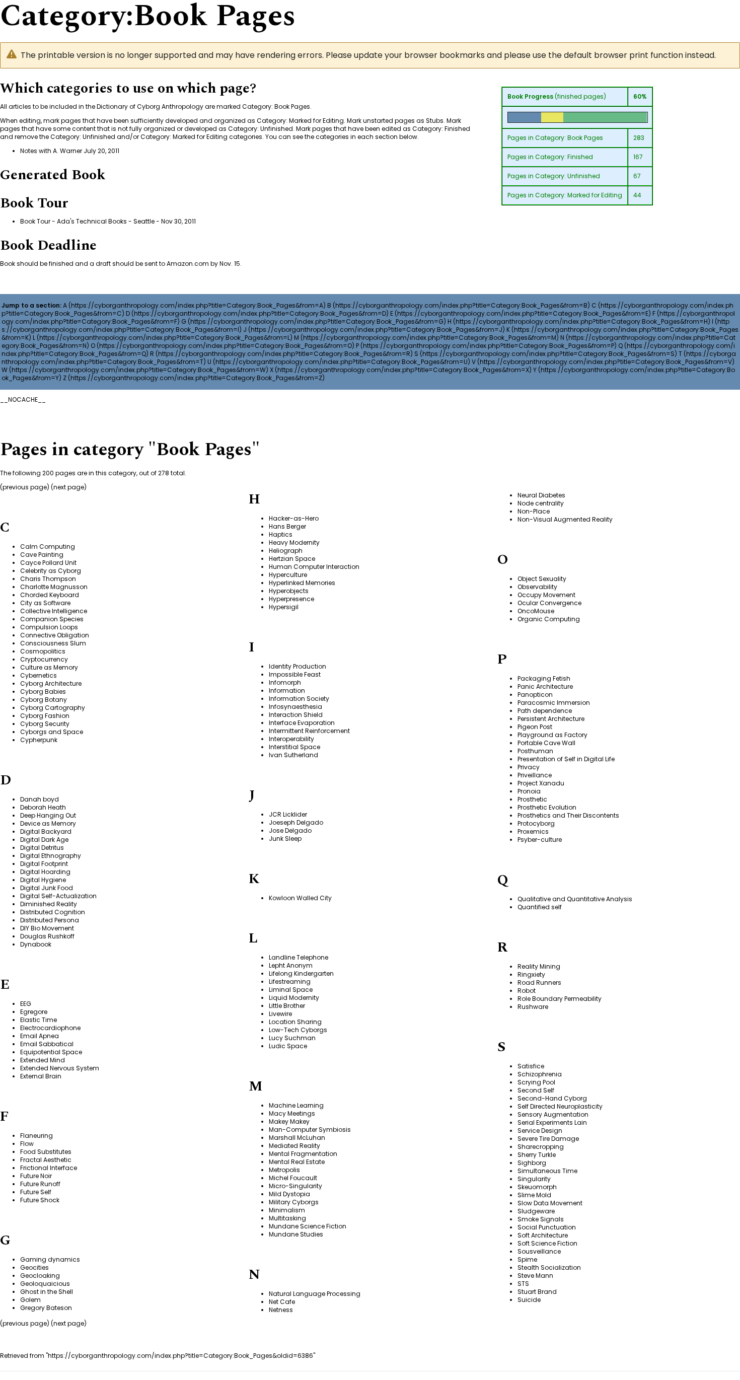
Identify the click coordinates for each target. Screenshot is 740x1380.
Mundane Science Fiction (307, 1226)
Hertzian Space (292, 558)
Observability (537, 587)
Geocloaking (40, 1275)
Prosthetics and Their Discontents (568, 815)
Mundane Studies (296, 1234)
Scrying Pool (536, 1082)
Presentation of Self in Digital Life (566, 759)
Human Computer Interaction (314, 566)
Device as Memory (48, 823)
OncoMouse (535, 611)
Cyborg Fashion (44, 715)
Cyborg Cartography (52, 707)
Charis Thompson (48, 578)
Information (287, 690)
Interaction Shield (296, 714)
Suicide (529, 1299)
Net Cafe (282, 1301)
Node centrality (540, 503)
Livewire (280, 1013)
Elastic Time (38, 1019)
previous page (25, 487)
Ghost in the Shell (46, 1291)
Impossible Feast (295, 674)
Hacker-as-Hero (294, 518)
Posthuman (535, 751)
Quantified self (539, 907)
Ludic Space (288, 1046)
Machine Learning (296, 1105)
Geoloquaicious (45, 1283)
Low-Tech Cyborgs (298, 1030)
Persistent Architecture (550, 718)
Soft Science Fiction (547, 1243)
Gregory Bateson (46, 1307)
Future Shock (39, 1200)
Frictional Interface (48, 1168)
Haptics (280, 534)
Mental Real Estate (297, 1161)
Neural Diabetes (541, 495)
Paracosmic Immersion (553, 702)
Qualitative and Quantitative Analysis (574, 899)
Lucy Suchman (292, 1038)
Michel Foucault (293, 1178)
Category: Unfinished (567, 176)
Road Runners (539, 982)
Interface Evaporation (302, 722)
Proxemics (533, 831)
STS (523, 1283)
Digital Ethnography (50, 855)
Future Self (35, 1192)
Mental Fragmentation (303, 1153)
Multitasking (287, 1218)
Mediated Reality (294, 1145)
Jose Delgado (290, 830)
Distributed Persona (49, 920)
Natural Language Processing (314, 1293)
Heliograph (286, 550)
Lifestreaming (290, 981)
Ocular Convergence (549, 603)
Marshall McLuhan (297, 1137)
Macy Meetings (292, 1113)
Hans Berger (287, 526)
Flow (27, 1143)
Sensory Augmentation (552, 1114)
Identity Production (297, 666)
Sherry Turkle (536, 1154)
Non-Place (533, 511)
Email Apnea (39, 1036)
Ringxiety (531, 974)
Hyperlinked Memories (302, 582)
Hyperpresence (291, 599)
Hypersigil (284, 607)
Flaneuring (36, 1135)
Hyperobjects (289, 591)
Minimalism (287, 1210)
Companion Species (52, 619)
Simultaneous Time (547, 1171)
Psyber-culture (539, 839)
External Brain (40, 1076)
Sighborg (531, 1162)
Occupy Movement (546, 595)
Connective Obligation (54, 635)
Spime (527, 1259)
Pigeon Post (534, 726)
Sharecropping (540, 1146)
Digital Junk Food (46, 888)
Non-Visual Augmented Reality (565, 519)
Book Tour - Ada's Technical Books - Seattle (87, 221)
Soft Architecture (542, 1235)
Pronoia (529, 791)
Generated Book (52, 175)
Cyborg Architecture (51, 683)
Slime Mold (534, 1195)
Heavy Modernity (294, 542)
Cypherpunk (38, 740)
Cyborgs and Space (51, 732)
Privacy (528, 767)
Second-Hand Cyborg (552, 1098)
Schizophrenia (539, 1074)
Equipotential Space (51, 1052)
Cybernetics (38, 675)
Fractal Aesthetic (45, 1159)
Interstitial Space (294, 747)
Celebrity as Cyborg (50, 570)
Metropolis (284, 1170)
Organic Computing (548, 619)
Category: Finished (564, 157)
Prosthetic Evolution (546, 807)
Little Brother (287, 1005)
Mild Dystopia (289, 1194)
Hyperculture (288, 574)
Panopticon (535, 694)
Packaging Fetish (543, 678)
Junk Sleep (285, 838)
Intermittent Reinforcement (309, 731)
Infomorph (285, 682)
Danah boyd (39, 799)
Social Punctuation (546, 1227)
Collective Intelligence (53, 611)
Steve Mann (535, 1275)
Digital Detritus (42, 847)
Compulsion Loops (49, 627)
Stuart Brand (537, 1291)
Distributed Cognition (52, 912)
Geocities (34, 1267)
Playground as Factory (552, 735)
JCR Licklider (288, 814)
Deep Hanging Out (48, 815)
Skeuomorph (537, 1187)
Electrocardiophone (50, 1028)
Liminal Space (291, 989)
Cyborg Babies (43, 691)
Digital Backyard (45, 831)
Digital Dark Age (44, 839)
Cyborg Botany (43, 699)
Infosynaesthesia (295, 706)
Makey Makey (289, 1121)
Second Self (535, 1090)
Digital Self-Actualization (58, 896)
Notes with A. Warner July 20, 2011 (69, 151)
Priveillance (534, 775)
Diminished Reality (48, 904)
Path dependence (544, 710)
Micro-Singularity (295, 1186)
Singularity (534, 1179)
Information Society (299, 698)
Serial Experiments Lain (552, 1122)
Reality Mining (538, 966)
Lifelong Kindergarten (301, 973)
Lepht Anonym (291, 965)
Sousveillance (539, 1251)
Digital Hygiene (43, 880)
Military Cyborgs (294, 1202)
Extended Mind (42, 1060)
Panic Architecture (545, 686)
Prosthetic (532, 799)
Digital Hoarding (45, 871)
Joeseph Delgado (296, 822)
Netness (281, 1309)
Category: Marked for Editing (578, 195)
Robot (526, 990)
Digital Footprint (44, 863)
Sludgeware (536, 1211)
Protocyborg (536, 823)
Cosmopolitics (42, 651)
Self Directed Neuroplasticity (560, 1106)
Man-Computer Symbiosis (310, 1129)
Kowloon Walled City (300, 898)
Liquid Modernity (294, 997)
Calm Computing (47, 546)
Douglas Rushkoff (47, 936)
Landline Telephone (298, 957)
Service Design (539, 1130)
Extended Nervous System (59, 1068)
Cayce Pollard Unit (48, 562)
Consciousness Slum (53, 643)
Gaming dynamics (50, 1259)
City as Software (45, 603)
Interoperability (291, 739)
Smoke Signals (540, 1219)
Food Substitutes (45, 1151)
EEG (25, 1003)
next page (68, 487)
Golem (30, 1299)
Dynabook (35, 944)
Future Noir (36, 1176)
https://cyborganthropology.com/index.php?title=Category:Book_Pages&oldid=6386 (180, 1355)
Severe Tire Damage (548, 1138)
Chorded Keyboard (49, 595)
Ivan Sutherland (293, 755)
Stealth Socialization (549, 1267)
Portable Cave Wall (546, 743)
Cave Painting (41, 554)
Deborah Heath (43, 807)
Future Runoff (40, 1184)
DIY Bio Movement (47, 928)
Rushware (532, 1006)
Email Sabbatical (46, 1044)
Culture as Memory (49, 667)
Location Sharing (295, 1022)
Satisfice (530, 1066)
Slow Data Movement (549, 1203)
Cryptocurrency (44, 659)
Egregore (33, 1011)
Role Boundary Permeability (559, 998)
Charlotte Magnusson (54, 587)
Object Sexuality (541, 578)
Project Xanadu (540, 783)
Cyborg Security (44, 723)
